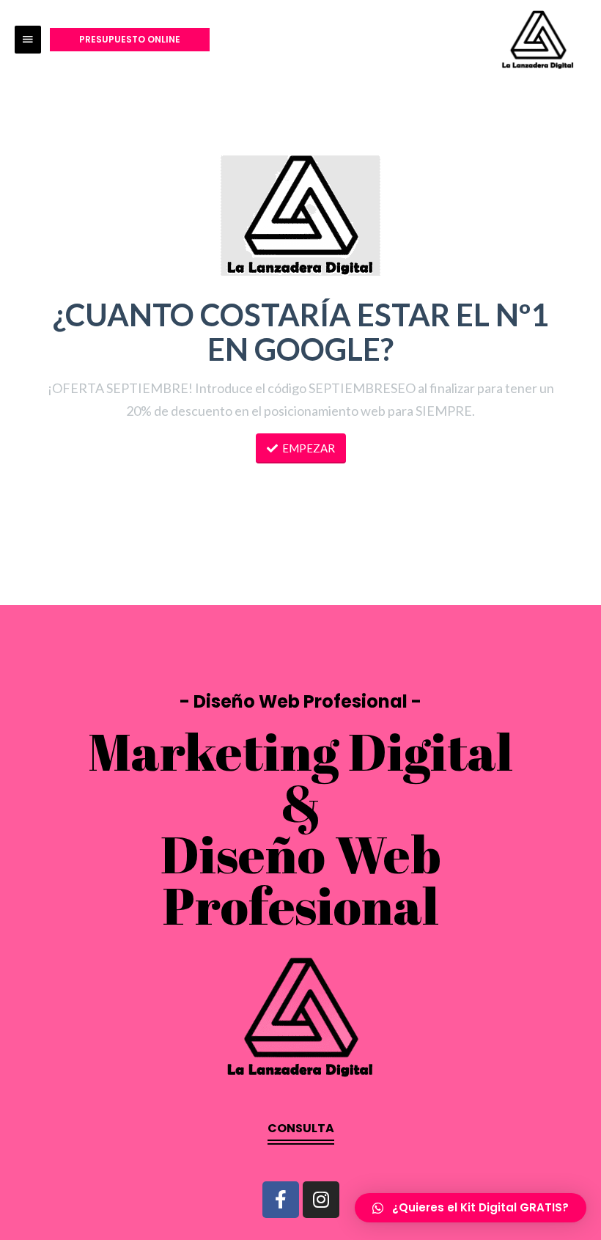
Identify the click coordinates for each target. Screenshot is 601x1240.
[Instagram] (321, 1199)
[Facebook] (280, 1199)
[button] (301, 1134)
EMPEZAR (308, 448)
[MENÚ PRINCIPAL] (28, 40)
